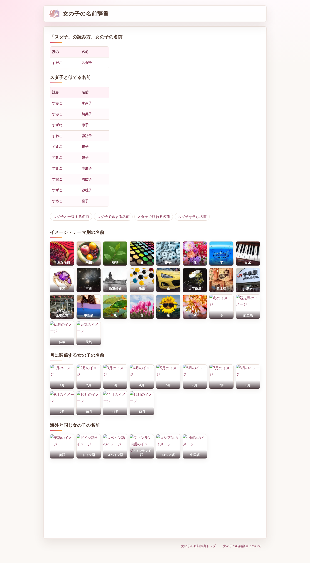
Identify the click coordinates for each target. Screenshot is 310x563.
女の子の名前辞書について (242, 546)
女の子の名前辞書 (86, 13)
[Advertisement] (155, 496)
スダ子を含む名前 (192, 216)
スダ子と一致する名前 (71, 216)
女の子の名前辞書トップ (198, 546)
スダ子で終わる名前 (153, 216)
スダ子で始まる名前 (113, 216)
